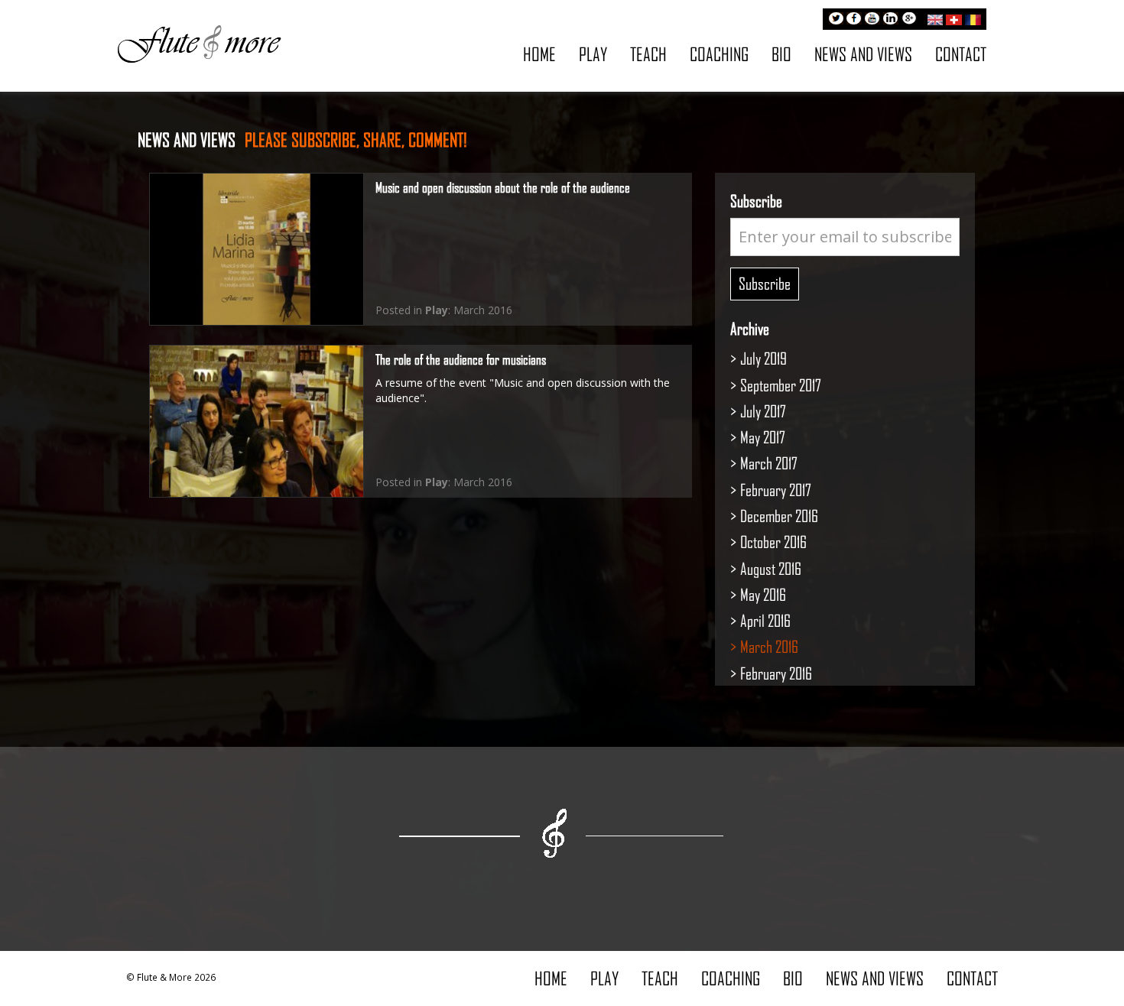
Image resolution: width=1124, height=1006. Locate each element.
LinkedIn (890, 20)
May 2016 (763, 594)
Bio (781, 54)
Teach (648, 54)
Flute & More (199, 43)
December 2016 (779, 515)
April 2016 (765, 620)
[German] (954, 17)
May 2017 (762, 436)
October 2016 (773, 541)
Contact (960, 54)
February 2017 (775, 489)
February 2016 (776, 673)
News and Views (863, 54)
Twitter (835, 20)
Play (593, 54)
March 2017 (769, 462)
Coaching (719, 54)
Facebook (854, 20)
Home (539, 54)
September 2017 (780, 384)
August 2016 (770, 568)
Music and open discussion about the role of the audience (502, 187)
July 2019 (763, 358)
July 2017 (763, 410)
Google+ (909, 20)
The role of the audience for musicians (460, 359)
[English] (935, 17)
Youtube (872, 20)
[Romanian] (973, 17)
